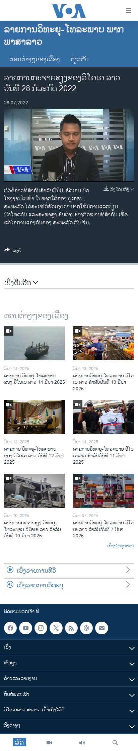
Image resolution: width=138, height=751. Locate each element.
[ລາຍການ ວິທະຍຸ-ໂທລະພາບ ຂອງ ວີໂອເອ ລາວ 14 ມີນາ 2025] (34, 343)
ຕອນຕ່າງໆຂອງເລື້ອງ (34, 60)
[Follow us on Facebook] (10, 628)
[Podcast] (86, 628)
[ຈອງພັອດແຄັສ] (101, 628)
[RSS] (71, 628)
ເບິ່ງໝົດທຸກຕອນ (120, 546)
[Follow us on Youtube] (25, 628)
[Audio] (82, 742)
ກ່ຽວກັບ (80, 60)
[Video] (49, 742)
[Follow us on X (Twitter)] (56, 628)
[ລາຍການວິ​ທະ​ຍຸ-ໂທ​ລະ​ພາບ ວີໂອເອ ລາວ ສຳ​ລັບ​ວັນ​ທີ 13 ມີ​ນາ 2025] (103, 343)
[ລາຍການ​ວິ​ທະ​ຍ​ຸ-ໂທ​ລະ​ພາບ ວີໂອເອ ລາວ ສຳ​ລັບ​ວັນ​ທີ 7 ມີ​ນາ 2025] (103, 491)
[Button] (12, 252)
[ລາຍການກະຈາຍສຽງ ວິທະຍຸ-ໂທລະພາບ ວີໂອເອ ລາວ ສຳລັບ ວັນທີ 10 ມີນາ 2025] (34, 491)
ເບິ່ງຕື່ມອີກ (18, 283)
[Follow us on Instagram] (40, 628)
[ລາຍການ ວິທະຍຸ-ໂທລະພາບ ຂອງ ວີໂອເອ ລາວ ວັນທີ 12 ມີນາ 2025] (34, 417)
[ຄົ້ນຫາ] (115, 742)
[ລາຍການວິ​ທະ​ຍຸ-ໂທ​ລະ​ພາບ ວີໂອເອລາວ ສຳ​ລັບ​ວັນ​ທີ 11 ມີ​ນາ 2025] (103, 417)
